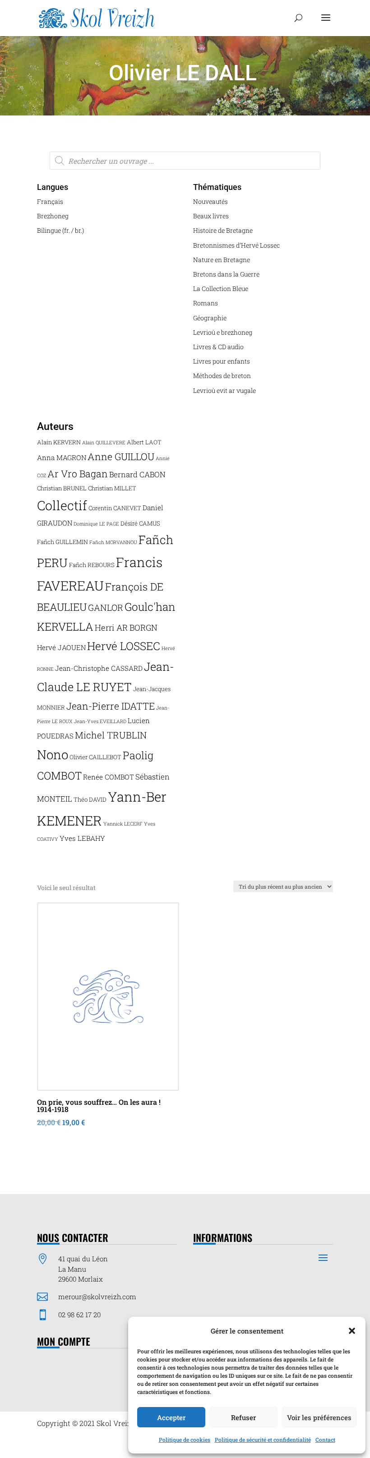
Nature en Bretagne (221, 259)
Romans (205, 303)
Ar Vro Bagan (77, 473)
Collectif (62, 505)
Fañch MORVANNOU (113, 542)
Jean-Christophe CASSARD (99, 668)
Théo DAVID (90, 799)
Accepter (171, 1417)
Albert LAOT (144, 442)
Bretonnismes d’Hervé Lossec (236, 245)
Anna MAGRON (61, 457)
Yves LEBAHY (82, 838)
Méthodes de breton (222, 375)
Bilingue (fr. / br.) (60, 230)
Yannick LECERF (123, 824)
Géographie (210, 318)
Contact (325, 1439)
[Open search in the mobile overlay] (185, 161)
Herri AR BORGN (126, 627)
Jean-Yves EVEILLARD (100, 721)
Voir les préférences (319, 1417)
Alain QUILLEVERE (103, 442)
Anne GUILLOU (121, 456)
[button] (351, 1330)
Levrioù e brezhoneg (222, 332)
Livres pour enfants (221, 361)
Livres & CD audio (218, 346)
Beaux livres (211, 216)
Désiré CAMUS (140, 523)
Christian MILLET (112, 488)
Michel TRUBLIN (111, 735)
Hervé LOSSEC (123, 646)
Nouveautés (210, 201)
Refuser (243, 1417)
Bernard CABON (137, 474)
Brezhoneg (53, 216)
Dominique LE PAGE (96, 524)
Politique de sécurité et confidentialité (263, 1439)
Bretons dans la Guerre (226, 274)
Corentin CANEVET (114, 508)
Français (50, 201)
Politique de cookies (184, 1439)
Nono (52, 754)
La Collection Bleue (220, 288)
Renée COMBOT (108, 776)
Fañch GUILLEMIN (62, 542)
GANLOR (105, 607)
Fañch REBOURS (92, 565)
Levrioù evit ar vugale (224, 390)
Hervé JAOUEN (61, 647)
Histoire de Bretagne (223, 230)
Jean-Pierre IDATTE (110, 706)
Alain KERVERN (59, 442)
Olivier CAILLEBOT (95, 757)
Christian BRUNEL (62, 488)
